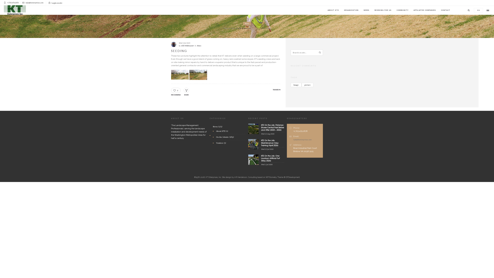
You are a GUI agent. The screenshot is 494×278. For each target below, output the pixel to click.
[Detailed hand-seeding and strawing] (198, 75)
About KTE (333, 10)
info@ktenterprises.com (302, 140)
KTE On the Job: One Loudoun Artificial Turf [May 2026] (270, 158)
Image (296, 85)
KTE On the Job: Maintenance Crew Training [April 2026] (270, 142)
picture (307, 85)
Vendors (219, 143)
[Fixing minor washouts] (180, 75)
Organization (351, 10)
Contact (445, 10)
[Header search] (469, 10)
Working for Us (382, 10)
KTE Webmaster (244, 28)
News (366, 10)
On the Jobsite (222, 137)
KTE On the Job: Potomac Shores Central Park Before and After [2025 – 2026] (272, 127)
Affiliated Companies (425, 10)
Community (402, 10)
